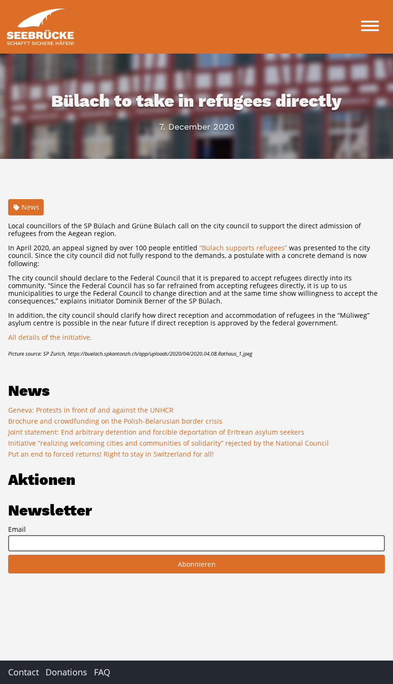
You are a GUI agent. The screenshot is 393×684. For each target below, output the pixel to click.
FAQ (102, 672)
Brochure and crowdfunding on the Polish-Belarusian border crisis (115, 421)
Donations (66, 672)
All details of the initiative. (50, 337)
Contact (23, 672)
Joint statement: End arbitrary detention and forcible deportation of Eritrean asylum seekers (156, 432)
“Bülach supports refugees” (243, 247)
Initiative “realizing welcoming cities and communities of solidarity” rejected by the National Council (168, 443)
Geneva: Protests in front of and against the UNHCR (90, 410)
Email (17, 529)
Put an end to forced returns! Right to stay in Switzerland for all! (111, 454)
